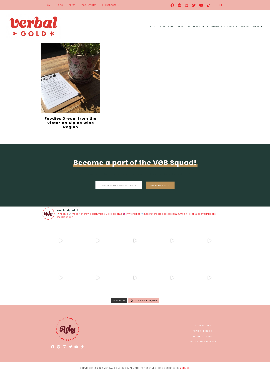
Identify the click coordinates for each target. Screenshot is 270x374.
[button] (221, 5)
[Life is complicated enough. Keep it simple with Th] (209, 278)
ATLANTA (245, 26)
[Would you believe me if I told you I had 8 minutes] (172, 278)
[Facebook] (172, 5)
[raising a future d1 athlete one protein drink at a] (98, 278)
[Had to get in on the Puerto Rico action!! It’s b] (135, 240)
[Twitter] (194, 5)
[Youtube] (201, 5)
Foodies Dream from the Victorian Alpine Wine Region (71, 123)
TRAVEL (197, 26)
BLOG (60, 5)
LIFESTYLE (182, 26)
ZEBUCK (185, 368)
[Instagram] (186, 5)
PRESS (72, 5)
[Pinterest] (179, 5)
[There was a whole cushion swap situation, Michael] (60, 240)
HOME (48, 5)
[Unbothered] (60, 278)
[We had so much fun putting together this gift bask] (209, 240)
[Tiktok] (208, 5)
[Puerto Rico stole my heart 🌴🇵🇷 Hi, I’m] (172, 240)
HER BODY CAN (109, 5)
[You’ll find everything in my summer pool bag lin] (98, 240)
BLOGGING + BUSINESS (220, 26)
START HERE (166, 26)
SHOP (256, 26)
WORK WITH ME (89, 5)
